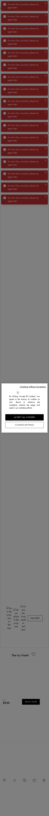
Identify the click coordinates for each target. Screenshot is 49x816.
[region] (24, 408)
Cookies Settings (24, 425)
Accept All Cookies (24, 417)
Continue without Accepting (33, 386)
